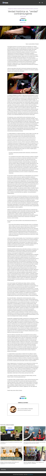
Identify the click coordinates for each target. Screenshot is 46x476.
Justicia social (23, 16)
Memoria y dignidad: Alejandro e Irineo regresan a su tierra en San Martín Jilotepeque (34, 463)
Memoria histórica (30, 8)
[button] (39, 3)
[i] (7, 375)
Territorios (36, 8)
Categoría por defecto (12, 8)
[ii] (17, 235)
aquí (24, 376)
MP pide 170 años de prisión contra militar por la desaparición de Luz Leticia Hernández (9, 463)
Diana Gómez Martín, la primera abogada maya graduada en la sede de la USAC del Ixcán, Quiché (34, 443)
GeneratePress (30, 474)
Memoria (24, 8)
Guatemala (19, 8)
